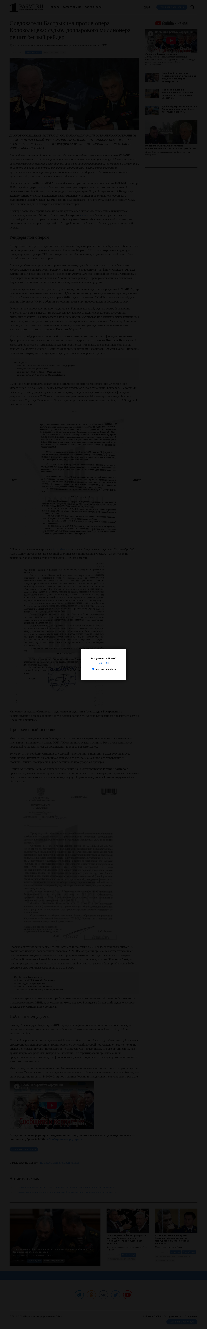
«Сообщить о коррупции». (65, 1139)
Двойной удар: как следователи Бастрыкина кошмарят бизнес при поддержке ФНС (179, 109)
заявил (84, 215)
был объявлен (62, 549)
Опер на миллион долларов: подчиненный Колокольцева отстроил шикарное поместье (66, 1192)
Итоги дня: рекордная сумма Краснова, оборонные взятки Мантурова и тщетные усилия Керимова (172, 1239)
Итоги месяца (128, 1255)
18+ (147, 7)
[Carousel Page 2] (76, 411)
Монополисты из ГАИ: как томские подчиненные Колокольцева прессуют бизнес (170, 147)
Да (107, 662)
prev (13, 480)
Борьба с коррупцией (53, 1261)
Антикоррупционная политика (121, 1259)
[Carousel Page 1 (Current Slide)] (73, 411)
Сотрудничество (173, 1316)
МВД (46, 52)
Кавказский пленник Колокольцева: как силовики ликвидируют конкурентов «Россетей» (178, 93)
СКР (62, 52)
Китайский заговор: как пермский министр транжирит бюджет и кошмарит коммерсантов (179, 77)
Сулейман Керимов (165, 1260)
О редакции (190, 1316)
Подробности (93, 7)
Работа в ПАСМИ (152, 1316)
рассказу (43, 187)
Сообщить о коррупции (171, 7)
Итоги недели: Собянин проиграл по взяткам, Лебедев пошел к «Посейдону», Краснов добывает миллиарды (127, 1239)
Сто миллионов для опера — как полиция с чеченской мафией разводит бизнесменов (65, 1187)
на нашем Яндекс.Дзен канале (59, 1162)
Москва (54, 52)
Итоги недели (34, 1261)
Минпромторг (184, 1256)
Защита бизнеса (33, 52)
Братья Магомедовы (165, 1256)
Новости (54, 7)
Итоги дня (175, 1252)
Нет (100, 662)
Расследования (72, 7)
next (136, 480)
